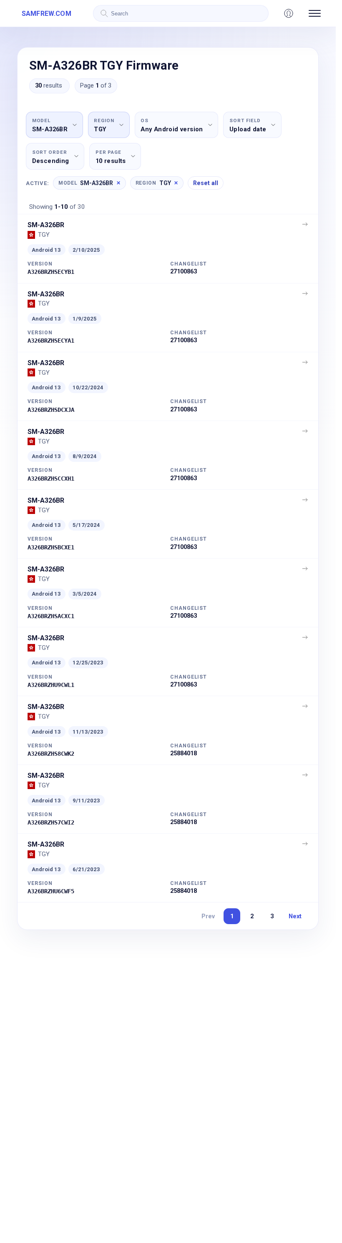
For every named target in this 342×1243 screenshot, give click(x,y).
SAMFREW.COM (46, 14)
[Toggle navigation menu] (315, 13)
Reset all (205, 183)
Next (295, 916)
